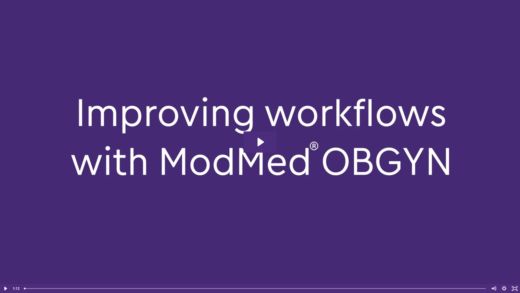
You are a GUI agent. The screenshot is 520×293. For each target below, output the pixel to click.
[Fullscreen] (514, 288)
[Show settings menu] (504, 288)
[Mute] (493, 288)
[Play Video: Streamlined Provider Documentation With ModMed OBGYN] (260, 142)
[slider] (255, 288)
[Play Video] (5, 288)
